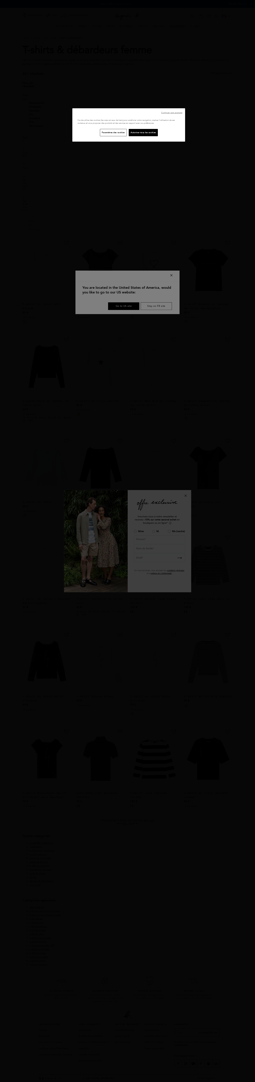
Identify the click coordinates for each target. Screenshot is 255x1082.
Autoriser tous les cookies (143, 132)
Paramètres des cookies (113, 132)
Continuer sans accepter (171, 112)
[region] (128, 125)
